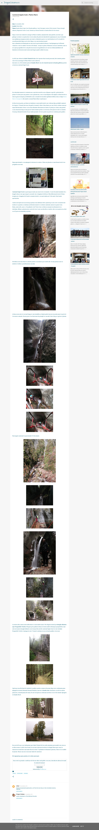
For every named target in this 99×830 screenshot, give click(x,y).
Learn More (75, 826)
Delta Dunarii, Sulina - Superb (77, 129)
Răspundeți (19, 791)
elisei (17, 786)
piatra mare (19, 773)
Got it (82, 826)
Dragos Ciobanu (20, 794)
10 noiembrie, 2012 (29, 794)
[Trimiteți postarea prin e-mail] (13, 771)
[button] (13, 19)
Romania (26, 773)
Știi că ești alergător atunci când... (78, 216)
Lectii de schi (73, 141)
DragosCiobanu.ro (11, 2)
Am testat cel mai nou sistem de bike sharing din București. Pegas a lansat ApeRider (79, 191)
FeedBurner (43, 769)
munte (14, 773)
